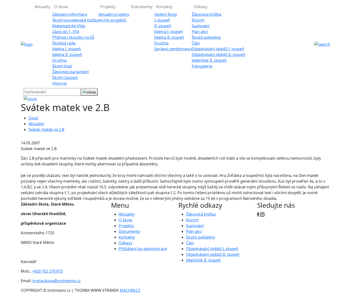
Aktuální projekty (113, 14)
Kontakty (127, 237)
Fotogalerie (202, 66)
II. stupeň (162, 25)
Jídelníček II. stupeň (209, 60)
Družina (59, 60)
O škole (125, 220)
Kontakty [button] (164, 6)
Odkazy (125, 243)
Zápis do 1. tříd (65, 31)
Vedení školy (165, 14)
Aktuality (42, 6)
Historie (59, 83)
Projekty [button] (107, 6)
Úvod (33, 118)
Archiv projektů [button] (112, 20)
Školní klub (62, 66)
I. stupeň (162, 20)
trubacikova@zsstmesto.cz (56, 280)
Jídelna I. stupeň (66, 48)
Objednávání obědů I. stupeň (218, 48)
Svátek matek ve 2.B (46, 129)
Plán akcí (200, 31)
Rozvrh (198, 20)
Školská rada (63, 43)
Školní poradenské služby (75, 20)
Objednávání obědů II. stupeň (218, 54)
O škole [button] (61, 6)
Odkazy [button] (200, 6)
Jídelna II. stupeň (67, 54)
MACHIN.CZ (130, 290)
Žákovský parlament (70, 71)
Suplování (200, 25)
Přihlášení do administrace (143, 248)
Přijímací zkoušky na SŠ (73, 37)
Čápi (196, 43)
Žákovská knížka (206, 14)
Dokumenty (141, 6)
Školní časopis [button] (65, 77)
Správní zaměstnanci (173, 48)
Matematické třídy (68, 25)
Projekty (126, 225)
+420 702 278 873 (47, 271)
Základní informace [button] (69, 14)
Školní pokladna (206, 37)
